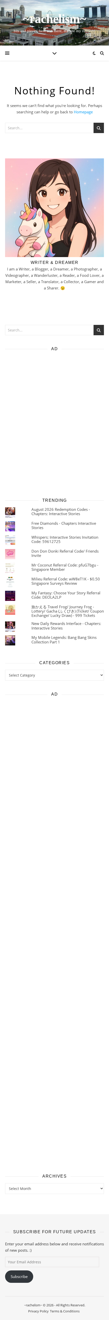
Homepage (83, 111)
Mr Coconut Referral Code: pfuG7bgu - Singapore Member (64, 567)
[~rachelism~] (54, 23)
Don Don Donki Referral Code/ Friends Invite (65, 553)
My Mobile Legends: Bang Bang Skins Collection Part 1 (64, 639)
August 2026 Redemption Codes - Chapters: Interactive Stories (60, 511)
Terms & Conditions (65, 1311)
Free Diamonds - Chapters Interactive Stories (63, 525)
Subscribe (19, 1276)
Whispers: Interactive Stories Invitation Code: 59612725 (64, 539)
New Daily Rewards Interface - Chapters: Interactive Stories (66, 625)
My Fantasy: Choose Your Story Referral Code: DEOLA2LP (65, 595)
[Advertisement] (54, 422)
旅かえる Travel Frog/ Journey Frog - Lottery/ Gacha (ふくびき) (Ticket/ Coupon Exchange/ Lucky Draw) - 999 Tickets (67, 611)
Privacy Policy (38, 1311)
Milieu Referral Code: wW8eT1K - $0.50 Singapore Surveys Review (65, 581)
